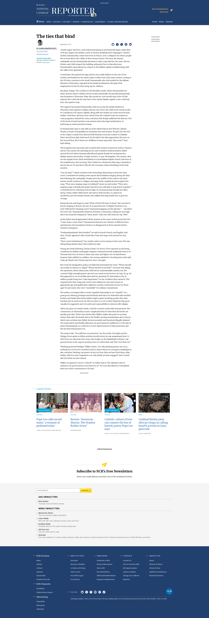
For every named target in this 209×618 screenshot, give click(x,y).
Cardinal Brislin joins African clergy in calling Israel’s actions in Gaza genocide (153, 424)
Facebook (91, 592)
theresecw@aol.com (42, 54)
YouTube (95, 592)
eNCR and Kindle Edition (106, 576)
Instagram (99, 592)
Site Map (105, 599)
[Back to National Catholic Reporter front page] (66, 12)
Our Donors (75, 579)
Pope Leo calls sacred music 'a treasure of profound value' (49, 422)
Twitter (86, 592)
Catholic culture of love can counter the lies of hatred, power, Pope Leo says (118, 424)
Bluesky (82, 592)
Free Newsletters (103, 572)
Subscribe (169, 22)
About (151, 561)
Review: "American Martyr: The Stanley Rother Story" (83, 422)
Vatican (56, 22)
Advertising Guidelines (77, 599)
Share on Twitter (121, 44)
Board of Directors (156, 576)
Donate (154, 22)
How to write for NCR (131, 564)
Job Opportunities (130, 568)
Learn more (46, 62)
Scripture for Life (43, 579)
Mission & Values (155, 564)
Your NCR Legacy (77, 576)
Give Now (74, 561)
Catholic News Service (53, 430)
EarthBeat (100, 22)
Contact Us (127, 561)
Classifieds (40, 602)
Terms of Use (88, 599)
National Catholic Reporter (169, 591)
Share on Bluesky (113, 44)
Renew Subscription (104, 564)
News (48, 22)
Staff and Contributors (158, 572)
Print (130, 44)
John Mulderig (76, 430)
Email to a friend (126, 44)
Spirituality (87, 22)
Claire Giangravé (145, 433)
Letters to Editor (129, 572)
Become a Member (78, 564)
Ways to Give (75, 572)
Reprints (126, 579)
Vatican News (44, 410)
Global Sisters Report (118, 22)
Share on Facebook (117, 44)
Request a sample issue (106, 579)
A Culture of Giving (78, 568)
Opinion (76, 22)
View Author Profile (42, 51)
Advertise (40, 609)
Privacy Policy (154, 568)
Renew (161, 22)
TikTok (104, 592)
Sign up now (164, 12)
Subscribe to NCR (103, 561)
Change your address (131, 576)
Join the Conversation (43, 58)
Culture (66, 22)
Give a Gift (101, 568)
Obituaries (40, 605)
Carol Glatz (40, 430)
